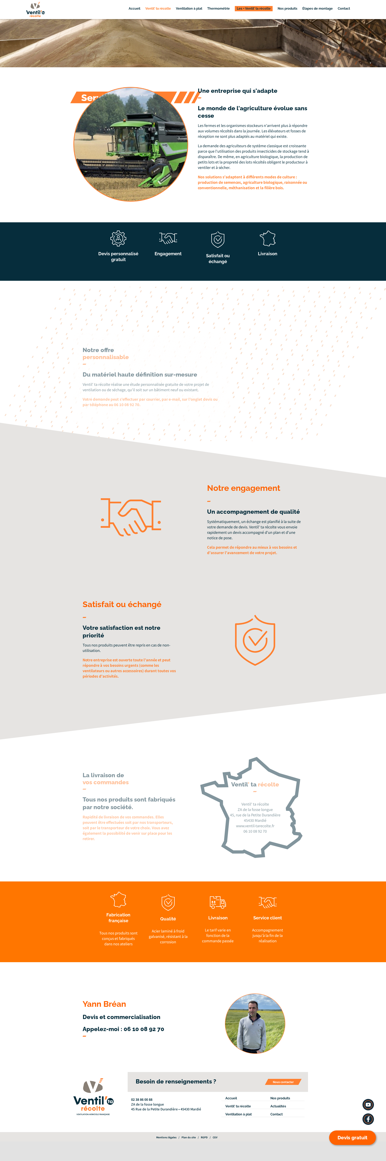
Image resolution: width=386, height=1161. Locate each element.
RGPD (204, 1137)
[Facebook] (132, 1114)
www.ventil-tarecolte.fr (255, 825)
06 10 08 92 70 (144, 1029)
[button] (359, 8)
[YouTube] (138, 1114)
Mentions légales (166, 1137)
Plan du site (189, 1137)
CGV (215, 1137)
